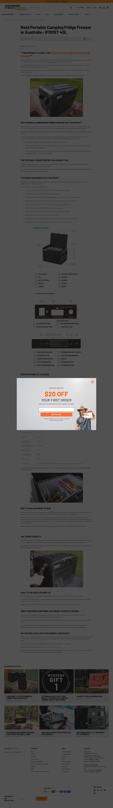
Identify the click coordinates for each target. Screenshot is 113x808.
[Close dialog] (92, 382)
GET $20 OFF (56, 414)
